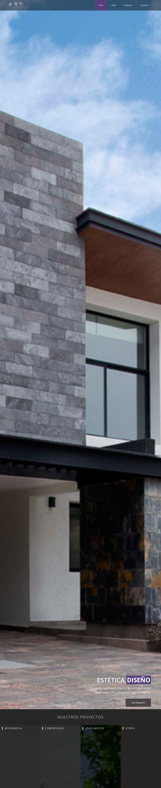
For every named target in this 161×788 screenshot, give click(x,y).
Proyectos (128, 5)
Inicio (101, 5)
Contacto (144, 5)
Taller (113, 5)
